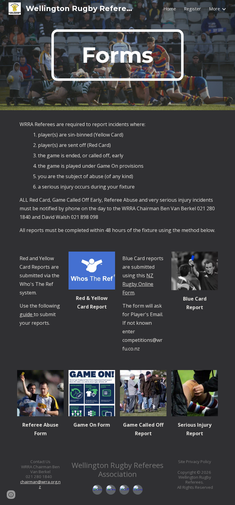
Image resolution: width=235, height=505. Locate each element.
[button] (11, 494)
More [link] (214, 9)
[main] (117, 55)
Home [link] (169, 9)
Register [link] (192, 9)
